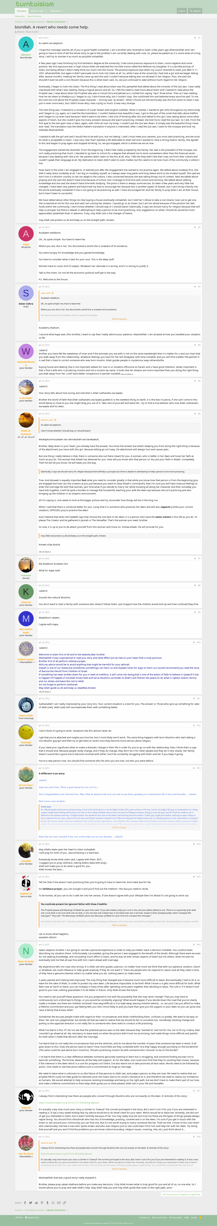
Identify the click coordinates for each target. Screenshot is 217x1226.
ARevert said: (47, 419)
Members (56, 10)
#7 (199, 558)
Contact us (144, 1217)
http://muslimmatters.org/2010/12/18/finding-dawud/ (69, 1102)
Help (186, 1217)
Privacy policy (175, 1217)
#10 (198, 642)
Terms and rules (159, 1217)
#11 (198, 698)
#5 (199, 381)
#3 (199, 286)
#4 (199, 345)
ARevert (20, 31)
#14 (198, 844)
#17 (198, 1090)
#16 (198, 944)
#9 (199, 612)
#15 (198, 876)
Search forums (34, 16)
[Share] (195, 38)
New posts (20, 16)
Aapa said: (45, 293)
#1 (199, 37)
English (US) (33, 1217)
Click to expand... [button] (120, 318)
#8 (199, 585)
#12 (198, 725)
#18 (198, 1136)
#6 (199, 413)
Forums (21, 10)
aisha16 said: (47, 1142)
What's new (37, 10)
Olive (20, 1217)
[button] (46, 11)
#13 (198, 768)
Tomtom (26, 575)
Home (194, 1217)
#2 (199, 227)
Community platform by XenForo (108, 1223)
